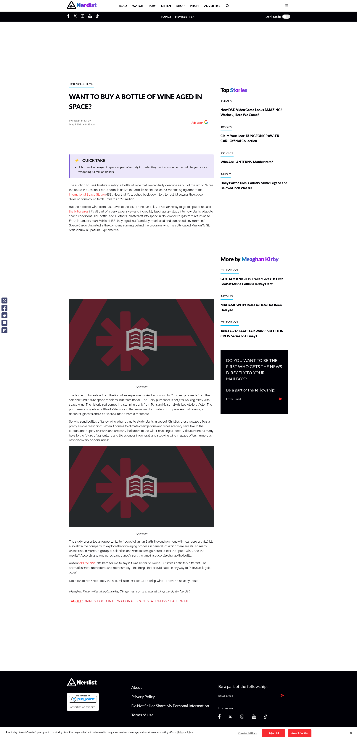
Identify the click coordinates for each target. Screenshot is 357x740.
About (136, 687)
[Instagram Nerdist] (82, 16)
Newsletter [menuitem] (184, 16)
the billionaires (79, 211)
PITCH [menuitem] (194, 5)
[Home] (82, 685)
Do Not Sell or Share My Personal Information (170, 705)
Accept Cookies (299, 733)
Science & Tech (81, 84)
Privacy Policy (143, 696)
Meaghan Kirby (81, 120)
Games (226, 101)
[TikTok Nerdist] (97, 16)
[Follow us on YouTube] (254, 717)
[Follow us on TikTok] (265, 717)
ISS (164, 601)
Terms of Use (142, 714)
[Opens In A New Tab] (83, 699)
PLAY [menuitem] (152, 5)
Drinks (90, 601)
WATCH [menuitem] (137, 5)
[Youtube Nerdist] (90, 16)
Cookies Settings (247, 733)
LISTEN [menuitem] (166, 5)
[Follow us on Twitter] (230, 717)
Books (226, 127)
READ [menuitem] (123, 5)
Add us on (196, 123)
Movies (227, 296)
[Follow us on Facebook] (219, 717)
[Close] (351, 733)
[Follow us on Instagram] (242, 717)
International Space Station (87, 194)
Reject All (273, 733)
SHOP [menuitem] (180, 5)
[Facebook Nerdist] (69, 16)
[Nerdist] (82, 5)
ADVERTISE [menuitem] (212, 5)
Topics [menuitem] (166, 16)
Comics (227, 153)
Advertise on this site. (83, 707)
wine (184, 601)
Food (102, 601)
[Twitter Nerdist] (75, 16)
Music (226, 174)
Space (173, 601)
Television (229, 270)
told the (84, 563)
